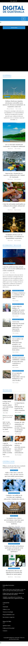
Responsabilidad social (14, 543)
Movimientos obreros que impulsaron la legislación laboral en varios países (14, 572)
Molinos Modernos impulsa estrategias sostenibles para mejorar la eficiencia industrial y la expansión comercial (14, 103)
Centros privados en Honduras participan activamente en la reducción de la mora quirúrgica (14, 548)
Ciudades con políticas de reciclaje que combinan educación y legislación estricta (11, 47)
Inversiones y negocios (9, 263)
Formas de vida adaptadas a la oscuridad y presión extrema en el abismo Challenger (20, 426)
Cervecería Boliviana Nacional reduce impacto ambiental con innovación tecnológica (18, 326)
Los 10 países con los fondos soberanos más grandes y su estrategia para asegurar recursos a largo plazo (18, 344)
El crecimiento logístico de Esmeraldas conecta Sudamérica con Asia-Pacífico (18, 376)
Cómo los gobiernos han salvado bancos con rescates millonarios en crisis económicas (12, 56)
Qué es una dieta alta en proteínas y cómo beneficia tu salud (7, 425)
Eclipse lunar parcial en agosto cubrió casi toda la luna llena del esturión (12, 40)
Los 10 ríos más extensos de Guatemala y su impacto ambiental (14, 145)
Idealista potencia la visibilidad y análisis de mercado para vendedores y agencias (18, 361)
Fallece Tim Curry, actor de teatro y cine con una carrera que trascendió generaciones (12, 32)
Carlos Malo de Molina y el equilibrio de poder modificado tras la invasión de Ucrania (18, 310)
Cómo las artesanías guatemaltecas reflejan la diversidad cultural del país (14, 206)
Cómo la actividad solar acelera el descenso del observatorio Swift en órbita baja (7, 448)
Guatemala (7, 96)
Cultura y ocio (14, 470)
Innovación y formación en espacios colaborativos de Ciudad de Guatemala (14, 175)
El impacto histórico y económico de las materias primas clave (18, 295)
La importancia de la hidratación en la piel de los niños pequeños (20, 406)
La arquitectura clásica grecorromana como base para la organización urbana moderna (11, 65)
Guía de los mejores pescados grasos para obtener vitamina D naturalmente (20, 447)
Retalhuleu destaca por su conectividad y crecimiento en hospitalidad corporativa (14, 236)
